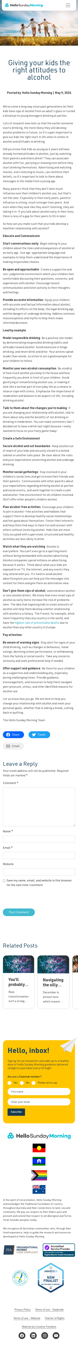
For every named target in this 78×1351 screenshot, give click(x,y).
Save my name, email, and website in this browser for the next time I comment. (39, 883)
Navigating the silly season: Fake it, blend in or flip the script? (53, 995)
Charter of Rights (55, 1318)
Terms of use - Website (26, 1318)
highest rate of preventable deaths (37, 623)
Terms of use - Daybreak (49, 1310)
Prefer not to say (47, 1083)
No (27, 1083)
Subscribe (16, 1112)
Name (8, 831)
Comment (10, 783)
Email (8, 848)
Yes (16, 1083)
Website (8, 864)
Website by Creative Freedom (39, 1327)
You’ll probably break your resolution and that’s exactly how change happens (18, 1000)
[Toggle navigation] (68, 5)
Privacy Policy (22, 1310)
